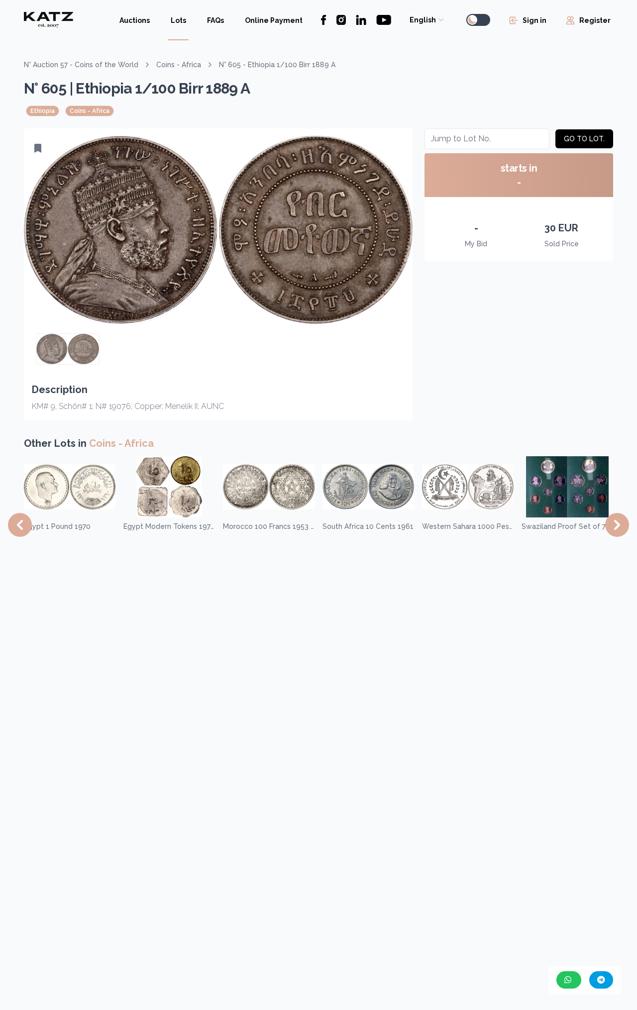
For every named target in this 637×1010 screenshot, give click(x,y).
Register (595, 20)
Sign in (534, 20)
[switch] (478, 20)
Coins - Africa (178, 65)
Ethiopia (42, 110)
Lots (178, 20)
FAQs (215, 20)
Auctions (134, 20)
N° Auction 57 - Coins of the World (81, 65)
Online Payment (274, 20)
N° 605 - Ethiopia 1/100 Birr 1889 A (277, 65)
